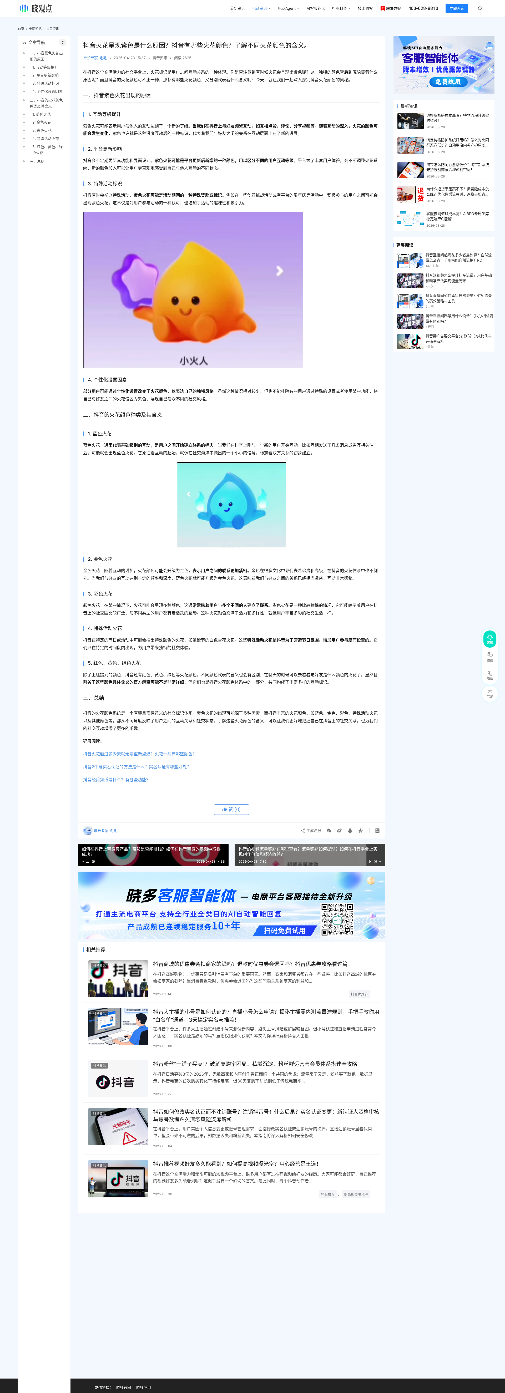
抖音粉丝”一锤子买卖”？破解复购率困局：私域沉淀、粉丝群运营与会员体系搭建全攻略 (255, 1064)
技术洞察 (365, 8)
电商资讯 (259, 8)
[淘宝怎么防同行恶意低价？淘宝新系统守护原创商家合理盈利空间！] (410, 170)
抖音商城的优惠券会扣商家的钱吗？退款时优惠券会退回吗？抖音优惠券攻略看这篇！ (253, 964)
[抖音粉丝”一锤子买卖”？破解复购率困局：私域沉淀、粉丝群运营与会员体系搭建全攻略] (118, 1078)
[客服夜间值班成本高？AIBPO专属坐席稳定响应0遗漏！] (410, 219)
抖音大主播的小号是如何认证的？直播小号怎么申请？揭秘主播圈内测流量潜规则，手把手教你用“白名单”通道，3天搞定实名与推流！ (266, 1016)
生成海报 (313, 830)
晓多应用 (143, 1387)
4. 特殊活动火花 (45, 138)
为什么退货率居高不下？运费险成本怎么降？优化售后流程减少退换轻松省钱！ (457, 194)
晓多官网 (123, 1387)
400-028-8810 (423, 8)
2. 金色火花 (41, 122)
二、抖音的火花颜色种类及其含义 (46, 103)
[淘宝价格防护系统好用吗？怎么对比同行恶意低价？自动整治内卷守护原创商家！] (410, 145)
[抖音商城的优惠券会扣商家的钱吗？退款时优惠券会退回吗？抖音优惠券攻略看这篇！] (118, 978)
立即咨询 (457, 8)
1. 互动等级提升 (45, 67)
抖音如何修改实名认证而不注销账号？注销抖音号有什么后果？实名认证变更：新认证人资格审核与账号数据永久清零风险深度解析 (266, 1116)
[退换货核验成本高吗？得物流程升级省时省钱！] (410, 121)
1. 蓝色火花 (41, 114)
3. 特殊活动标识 (45, 83)
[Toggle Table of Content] (62, 42)
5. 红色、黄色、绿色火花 (47, 149)
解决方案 (393, 8)
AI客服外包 (316, 8)
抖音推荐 (328, 1194)
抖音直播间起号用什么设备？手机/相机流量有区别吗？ (459, 318)
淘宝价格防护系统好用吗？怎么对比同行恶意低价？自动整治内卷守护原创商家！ (457, 145)
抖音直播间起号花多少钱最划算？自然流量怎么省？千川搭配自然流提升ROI (459, 257)
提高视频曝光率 (356, 1194)
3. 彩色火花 (42, 130)
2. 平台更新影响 (45, 75)
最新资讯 (237, 8)
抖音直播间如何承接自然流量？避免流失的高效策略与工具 (459, 298)
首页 (21, 29)
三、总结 (37, 161)
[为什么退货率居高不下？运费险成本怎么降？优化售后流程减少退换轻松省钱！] (410, 194)
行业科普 (339, 8)
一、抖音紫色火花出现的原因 (46, 56)
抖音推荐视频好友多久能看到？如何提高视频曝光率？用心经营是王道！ (237, 1164)
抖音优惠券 (359, 994)
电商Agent (287, 8)
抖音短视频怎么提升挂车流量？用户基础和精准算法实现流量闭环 (459, 278)
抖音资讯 (160, 57)
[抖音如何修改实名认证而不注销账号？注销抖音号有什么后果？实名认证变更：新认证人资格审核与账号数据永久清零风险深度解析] (118, 1126)
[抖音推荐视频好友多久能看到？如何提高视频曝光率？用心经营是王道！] (118, 1178)
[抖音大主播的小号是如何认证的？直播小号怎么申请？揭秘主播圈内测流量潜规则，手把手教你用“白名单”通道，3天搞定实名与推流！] (118, 1026)
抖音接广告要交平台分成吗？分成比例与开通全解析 (459, 338)
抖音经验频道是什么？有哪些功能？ (116, 779)
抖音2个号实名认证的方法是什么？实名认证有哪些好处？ (137, 766)
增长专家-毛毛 (95, 57)
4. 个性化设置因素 (47, 91)
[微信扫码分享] (329, 830)
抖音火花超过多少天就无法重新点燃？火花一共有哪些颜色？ (140, 753)
